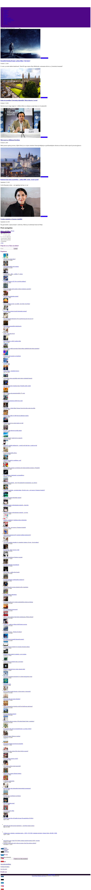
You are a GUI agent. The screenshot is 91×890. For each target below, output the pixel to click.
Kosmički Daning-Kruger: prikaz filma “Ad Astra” (15, 61)
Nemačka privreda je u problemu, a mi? (12, 460)
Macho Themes (51, 874)
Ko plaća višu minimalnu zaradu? (10, 296)
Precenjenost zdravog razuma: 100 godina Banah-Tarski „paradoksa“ (18, 721)
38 (11, 230)
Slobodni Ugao (44, 97)
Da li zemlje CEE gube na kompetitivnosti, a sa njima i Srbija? (17, 728)
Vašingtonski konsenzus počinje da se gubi (13, 400)
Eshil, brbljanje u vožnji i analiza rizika (12, 341)
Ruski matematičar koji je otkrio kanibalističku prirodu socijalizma (18, 602)
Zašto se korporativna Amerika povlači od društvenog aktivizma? (18, 706)
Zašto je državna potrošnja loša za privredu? (13, 661)
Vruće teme (6, 12)
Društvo (5, 16)
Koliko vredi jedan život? (9, 333)
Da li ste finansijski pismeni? (9, 713)
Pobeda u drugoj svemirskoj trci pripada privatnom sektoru (16, 646)
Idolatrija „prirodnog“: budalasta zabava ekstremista (15, 520)
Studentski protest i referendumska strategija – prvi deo (15, 512)
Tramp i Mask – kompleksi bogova (11, 371)
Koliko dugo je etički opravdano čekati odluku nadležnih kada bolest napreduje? (21, 348)
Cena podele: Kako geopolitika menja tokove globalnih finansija (17, 378)
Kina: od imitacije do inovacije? (10, 609)
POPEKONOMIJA (5, 866)
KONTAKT (6, 24)
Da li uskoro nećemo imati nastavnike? (12, 766)
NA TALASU (4, 869)
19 (8, 230)
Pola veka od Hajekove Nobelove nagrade (12, 557)
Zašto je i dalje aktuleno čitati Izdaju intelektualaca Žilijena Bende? (18, 617)
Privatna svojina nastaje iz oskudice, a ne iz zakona (14, 654)
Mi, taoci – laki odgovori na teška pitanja (12, 430)
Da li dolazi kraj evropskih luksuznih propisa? (13, 639)
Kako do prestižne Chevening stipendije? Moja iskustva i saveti (19, 100)
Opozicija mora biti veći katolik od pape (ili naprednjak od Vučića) (18, 818)
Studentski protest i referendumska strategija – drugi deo (16, 505)
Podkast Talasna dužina (8, 20)
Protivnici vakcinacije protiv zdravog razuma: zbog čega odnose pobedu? (19, 843)
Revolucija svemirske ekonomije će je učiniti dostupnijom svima (17, 676)
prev (2, 230)
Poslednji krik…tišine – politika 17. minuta (13, 274)
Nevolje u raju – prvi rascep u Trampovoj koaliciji (14, 527)
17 (5, 230)
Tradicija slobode (7, 21)
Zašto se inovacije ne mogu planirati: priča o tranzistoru (15, 587)
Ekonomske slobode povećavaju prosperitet (13, 743)
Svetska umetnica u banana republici (11, 219)
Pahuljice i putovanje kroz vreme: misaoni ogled (14, 669)
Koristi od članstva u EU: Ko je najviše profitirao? (14, 281)
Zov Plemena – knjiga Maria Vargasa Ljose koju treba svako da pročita (19, 408)
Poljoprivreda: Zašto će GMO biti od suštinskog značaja (16, 415)
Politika (5, 14)
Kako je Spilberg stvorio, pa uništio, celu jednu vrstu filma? (16, 303)
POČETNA (6, 10)
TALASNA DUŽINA (6, 864)
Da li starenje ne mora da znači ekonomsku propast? (15, 311)
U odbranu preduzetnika (8, 781)
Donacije (5, 23)
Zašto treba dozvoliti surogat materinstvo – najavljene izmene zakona (18, 825)
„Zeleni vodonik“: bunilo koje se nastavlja (12, 438)
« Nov (2, 243)
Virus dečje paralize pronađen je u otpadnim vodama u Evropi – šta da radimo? (21, 542)
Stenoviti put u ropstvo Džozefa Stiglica (12, 773)
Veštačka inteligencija (8, 19)
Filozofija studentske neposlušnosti (11, 564)
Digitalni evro (6, 363)
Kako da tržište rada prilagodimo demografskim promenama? (17, 788)
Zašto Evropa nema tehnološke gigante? (12, 497)
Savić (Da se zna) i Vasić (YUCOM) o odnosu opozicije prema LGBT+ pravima (21, 840)
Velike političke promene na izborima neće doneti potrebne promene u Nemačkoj (21, 467)
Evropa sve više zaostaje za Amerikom (12, 356)
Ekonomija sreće (7, 684)
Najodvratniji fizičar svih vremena (11, 266)
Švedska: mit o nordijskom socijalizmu (12, 795)
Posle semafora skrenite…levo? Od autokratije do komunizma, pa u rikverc (20, 482)
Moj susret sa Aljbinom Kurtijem (10, 140)
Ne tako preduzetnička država (10, 453)
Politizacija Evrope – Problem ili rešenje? (12, 631)
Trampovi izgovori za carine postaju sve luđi (13, 423)
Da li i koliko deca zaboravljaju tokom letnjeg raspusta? (15, 751)
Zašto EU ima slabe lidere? (9, 259)
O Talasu (5, 11)
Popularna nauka (7, 18)
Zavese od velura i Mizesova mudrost (11, 736)
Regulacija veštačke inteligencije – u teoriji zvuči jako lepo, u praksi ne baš (20, 445)
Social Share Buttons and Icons (39, 876)
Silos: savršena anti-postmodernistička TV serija (14, 393)
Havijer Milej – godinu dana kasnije (11, 572)
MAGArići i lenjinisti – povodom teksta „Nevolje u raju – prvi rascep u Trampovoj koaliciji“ (24, 490)
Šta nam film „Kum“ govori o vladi (11, 549)
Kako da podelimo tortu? (9, 803)
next (13, 230)
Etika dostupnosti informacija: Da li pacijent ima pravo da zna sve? (18, 318)
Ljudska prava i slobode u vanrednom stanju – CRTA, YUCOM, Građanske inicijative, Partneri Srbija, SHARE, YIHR (30, 833)
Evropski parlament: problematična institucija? (13, 579)
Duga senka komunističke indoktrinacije (12, 326)
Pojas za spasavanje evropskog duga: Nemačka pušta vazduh (17, 385)
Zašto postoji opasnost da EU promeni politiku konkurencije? (17, 535)
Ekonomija (5, 15)
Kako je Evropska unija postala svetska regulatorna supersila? (17, 288)
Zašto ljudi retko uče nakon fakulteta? (11, 699)
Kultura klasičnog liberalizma (10, 594)
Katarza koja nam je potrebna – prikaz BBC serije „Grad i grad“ (20, 179)
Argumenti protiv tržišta (8, 810)
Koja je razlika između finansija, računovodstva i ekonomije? (17, 691)
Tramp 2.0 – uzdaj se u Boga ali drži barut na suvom (15, 624)
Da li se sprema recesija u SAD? (10, 758)
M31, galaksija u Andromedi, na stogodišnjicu (13, 475)
